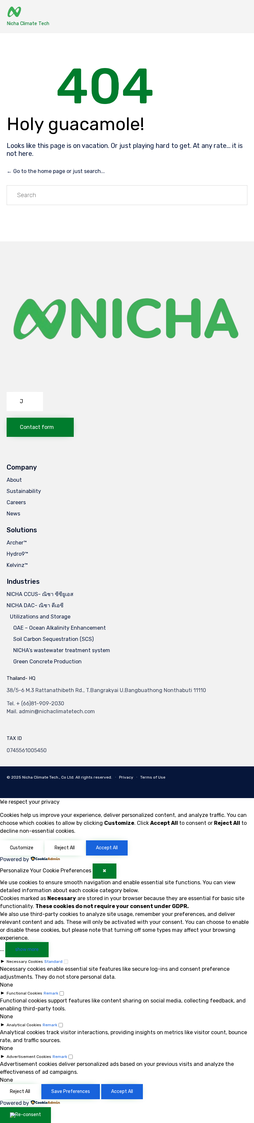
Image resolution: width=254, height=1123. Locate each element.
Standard (53, 961)
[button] (25, 401)
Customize (21, 848)
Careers (16, 502)
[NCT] (28, 12)
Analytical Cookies (24, 1025)
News (13, 513)
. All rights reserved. (92, 777)
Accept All (107, 848)
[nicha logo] (127, 383)
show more (27, 949)
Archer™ (17, 543)
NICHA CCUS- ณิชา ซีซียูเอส (40, 594)
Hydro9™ (17, 554)
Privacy (126, 777)
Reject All (65, 848)
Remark (51, 993)
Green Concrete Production (47, 661)
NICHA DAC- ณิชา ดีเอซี (35, 605)
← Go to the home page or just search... (56, 171)
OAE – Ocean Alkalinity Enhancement (59, 628)
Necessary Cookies (25, 961)
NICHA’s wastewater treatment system (61, 650)
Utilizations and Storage (40, 617)
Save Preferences (70, 1091)
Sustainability (24, 491)
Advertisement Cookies (29, 1056)
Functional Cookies (24, 993)
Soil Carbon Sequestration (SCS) (53, 639)
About (14, 480)
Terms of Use (152, 777)
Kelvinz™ (17, 565)
